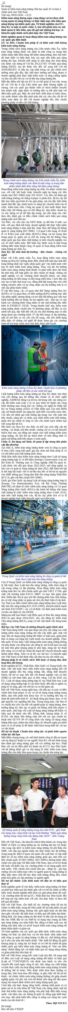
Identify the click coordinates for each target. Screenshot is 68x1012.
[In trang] (6, 6)
